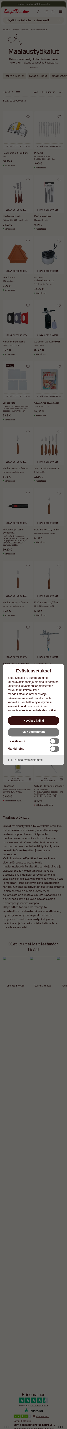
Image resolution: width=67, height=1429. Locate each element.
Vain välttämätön (33, 731)
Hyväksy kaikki (33, 720)
